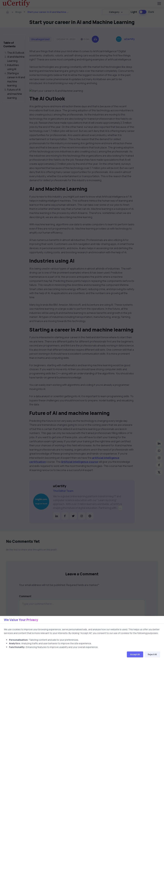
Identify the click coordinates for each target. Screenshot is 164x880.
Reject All (152, 654)
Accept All (135, 654)
